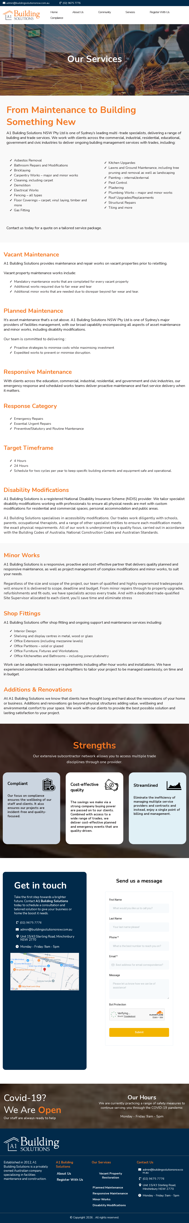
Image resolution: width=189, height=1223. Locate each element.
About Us (77, 12)
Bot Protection (117, 1004)
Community (104, 12)
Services (130, 12)
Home (54, 12)
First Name (115, 899)
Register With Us (159, 12)
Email (113, 956)
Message (114, 975)
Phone (114, 937)
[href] (44, 971)
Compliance (56, 18)
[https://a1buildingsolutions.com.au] (21, 15)
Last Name (115, 918)
